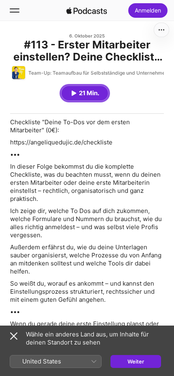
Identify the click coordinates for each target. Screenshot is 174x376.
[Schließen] (13, 336)
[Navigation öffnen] (14, 10)
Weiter (135, 361)
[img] (86, 10)
